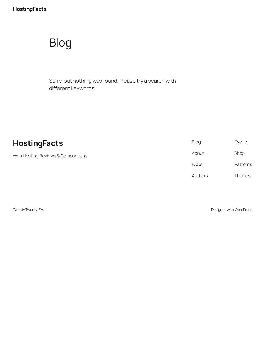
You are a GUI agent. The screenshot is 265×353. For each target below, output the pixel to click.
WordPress (243, 209)
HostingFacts (29, 8)
